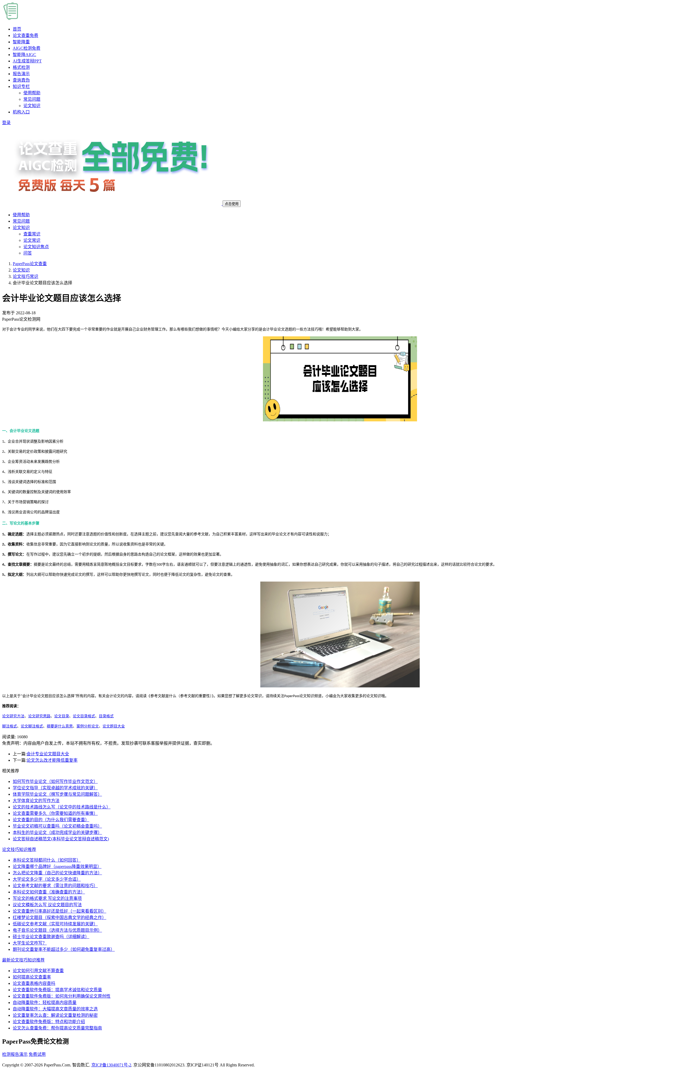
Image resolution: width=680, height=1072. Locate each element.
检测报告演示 (15, 1054)
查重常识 (31, 234)
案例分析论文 (87, 726)
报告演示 (21, 73)
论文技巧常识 (25, 276)
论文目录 (61, 716)
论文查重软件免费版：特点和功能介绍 (49, 1021)
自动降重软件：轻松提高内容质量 (44, 1002)
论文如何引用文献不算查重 (38, 970)
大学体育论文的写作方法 (36, 800)
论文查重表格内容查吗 (34, 983)
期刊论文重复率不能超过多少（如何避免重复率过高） (64, 949)
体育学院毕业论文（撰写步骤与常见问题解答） (57, 794)
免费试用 (37, 1054)
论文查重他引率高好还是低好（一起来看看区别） (59, 911)
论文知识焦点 (36, 246)
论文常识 (31, 240)
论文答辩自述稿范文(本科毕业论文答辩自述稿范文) (61, 839)
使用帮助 (31, 93)
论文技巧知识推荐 (19, 849)
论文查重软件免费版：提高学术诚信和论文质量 (57, 990)
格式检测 (21, 67)
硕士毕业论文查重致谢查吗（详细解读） (51, 936)
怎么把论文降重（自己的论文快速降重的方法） (57, 873)
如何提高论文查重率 (32, 977)
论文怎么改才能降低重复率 (52, 760)
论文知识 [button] (21, 227)
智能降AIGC (24, 54)
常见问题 (31, 99)
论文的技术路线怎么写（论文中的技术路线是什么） (61, 807)
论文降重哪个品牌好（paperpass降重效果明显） (57, 866)
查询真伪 (21, 80)
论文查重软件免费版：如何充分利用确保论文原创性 (61, 996)
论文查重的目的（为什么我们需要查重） (51, 819)
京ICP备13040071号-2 (111, 1065)
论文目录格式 (84, 716)
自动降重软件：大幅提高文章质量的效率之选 (55, 1009)
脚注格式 (9, 726)
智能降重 (21, 42)
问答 (27, 253)
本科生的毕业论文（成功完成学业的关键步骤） (57, 832)
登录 (6, 122)
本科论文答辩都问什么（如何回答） (47, 860)
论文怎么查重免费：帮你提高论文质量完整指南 (57, 1028)
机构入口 (21, 112)
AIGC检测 (26, 48)
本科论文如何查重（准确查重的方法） (49, 892)
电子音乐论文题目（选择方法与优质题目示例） (57, 930)
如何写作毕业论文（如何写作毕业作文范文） (55, 781)
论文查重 (25, 35)
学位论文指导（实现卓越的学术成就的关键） (55, 788)
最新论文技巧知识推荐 (23, 960)
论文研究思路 (39, 716)
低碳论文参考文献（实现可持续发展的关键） (55, 924)
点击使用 (232, 204)
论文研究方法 (13, 716)
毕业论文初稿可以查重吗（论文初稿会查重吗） (57, 826)
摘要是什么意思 (60, 726)
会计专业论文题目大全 (48, 754)
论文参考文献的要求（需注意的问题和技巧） (55, 885)
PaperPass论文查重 (30, 263)
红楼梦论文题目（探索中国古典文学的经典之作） (59, 917)
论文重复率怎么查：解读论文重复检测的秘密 (55, 1015)
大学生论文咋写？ (30, 943)
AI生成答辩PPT (27, 61)
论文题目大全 (114, 726)
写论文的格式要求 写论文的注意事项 (47, 898)
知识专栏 (21, 86)
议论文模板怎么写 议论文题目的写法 (47, 904)
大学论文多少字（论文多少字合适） (47, 879)
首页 (17, 29)
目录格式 (106, 716)
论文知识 (31, 105)
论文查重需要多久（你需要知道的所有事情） (55, 813)
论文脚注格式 (32, 726)
